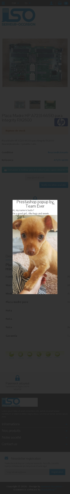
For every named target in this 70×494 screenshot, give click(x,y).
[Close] (53, 204)
